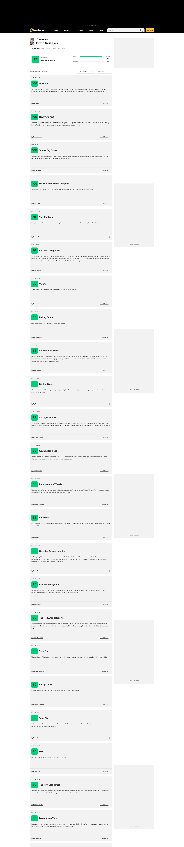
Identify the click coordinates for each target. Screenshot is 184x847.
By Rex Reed (35, 103)
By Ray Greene (36, 604)
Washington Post (45, 451)
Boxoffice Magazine (46, 584)
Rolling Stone (43, 317)
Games (55, 30)
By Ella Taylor (35, 771)
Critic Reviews (35, 48)
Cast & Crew (56, 48)
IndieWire (41, 518)
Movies (66, 30)
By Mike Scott (35, 203)
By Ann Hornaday (36, 471)
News (102, 30)
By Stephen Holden (37, 805)
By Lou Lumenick (36, 137)
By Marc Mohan (36, 270)
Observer (40, 83)
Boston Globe (43, 384)
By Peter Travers (36, 337)
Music (91, 30)
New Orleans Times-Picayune (50, 184)
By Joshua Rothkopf (37, 671)
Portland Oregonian (46, 250)
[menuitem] (55, 30)
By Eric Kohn (35, 537)
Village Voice (43, 685)
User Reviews (45, 48)
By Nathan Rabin (36, 237)
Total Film (41, 718)
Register (150, 30)
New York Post (43, 117)
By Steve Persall (36, 170)
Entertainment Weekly (47, 484)
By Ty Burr (34, 404)
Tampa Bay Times (44, 150)
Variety (39, 284)
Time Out (41, 651)
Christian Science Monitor (49, 551)
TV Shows (79, 30)
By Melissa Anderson (37, 704)
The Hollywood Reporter (48, 618)
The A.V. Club (43, 217)
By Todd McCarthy (37, 638)
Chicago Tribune (44, 417)
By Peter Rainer (36, 571)
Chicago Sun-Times (46, 351)
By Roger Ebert (36, 370)
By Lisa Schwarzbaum (38, 504)
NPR (38, 751)
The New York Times (46, 785)
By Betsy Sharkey (36, 838)
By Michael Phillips (37, 437)
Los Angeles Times (45, 818)
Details (64, 48)
